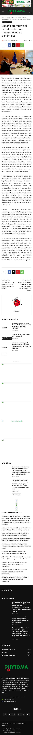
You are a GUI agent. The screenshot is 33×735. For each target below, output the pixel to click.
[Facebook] (9, 45)
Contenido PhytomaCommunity (7, 338)
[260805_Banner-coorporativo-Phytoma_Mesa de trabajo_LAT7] (16, 503)
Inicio (3, 17)
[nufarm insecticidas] (16, 429)
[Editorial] (3, 40)
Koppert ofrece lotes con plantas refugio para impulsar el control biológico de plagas (24, 286)
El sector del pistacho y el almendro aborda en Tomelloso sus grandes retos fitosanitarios (14, 564)
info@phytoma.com (10, 701)
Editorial (8, 40)
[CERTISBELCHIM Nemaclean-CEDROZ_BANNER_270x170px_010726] (16, 372)
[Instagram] (14, 714)
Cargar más (16, 495)
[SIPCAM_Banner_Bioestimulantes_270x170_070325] (16, 410)
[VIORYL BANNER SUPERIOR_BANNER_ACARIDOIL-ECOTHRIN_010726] (16, 5)
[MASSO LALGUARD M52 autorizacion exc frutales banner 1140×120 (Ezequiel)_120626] (16, 2)
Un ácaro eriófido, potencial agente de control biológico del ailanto (16, 522)
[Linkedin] (19, 714)
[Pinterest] (18, 45)
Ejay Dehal (5, 577)
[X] (13, 45)
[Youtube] (28, 714)
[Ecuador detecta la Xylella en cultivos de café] (6, 336)
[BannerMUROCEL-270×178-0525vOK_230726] (16, 507)
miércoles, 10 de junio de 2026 (10, 528)
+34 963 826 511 (9, 699)
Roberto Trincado (6, 557)
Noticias (8, 17)
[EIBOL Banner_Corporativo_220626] (16, 505)
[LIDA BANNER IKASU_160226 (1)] (16, 448)
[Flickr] (10, 714)
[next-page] (6, 354)
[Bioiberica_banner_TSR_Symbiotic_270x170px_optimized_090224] (16, 391)
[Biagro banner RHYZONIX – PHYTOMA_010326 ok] (16, 510)
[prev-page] (3, 354)
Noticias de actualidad (16, 17)
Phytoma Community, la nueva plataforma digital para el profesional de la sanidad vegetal (16, 546)
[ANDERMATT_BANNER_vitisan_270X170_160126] (16, 500)
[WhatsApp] (22, 45)
